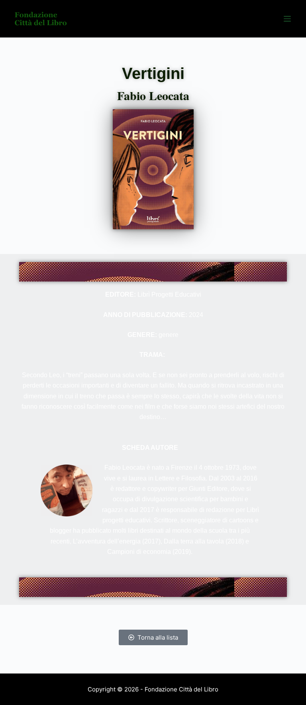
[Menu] (287, 18)
